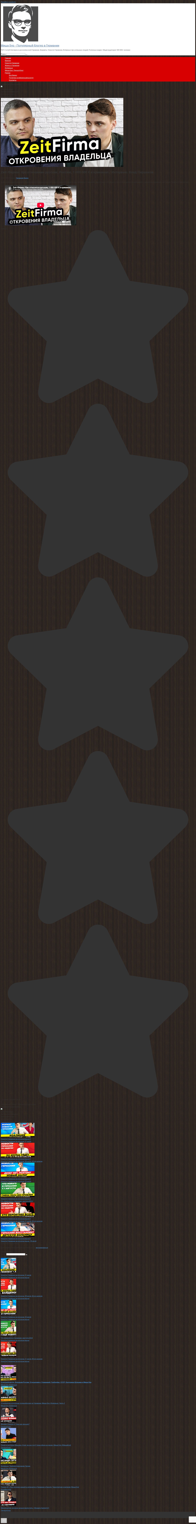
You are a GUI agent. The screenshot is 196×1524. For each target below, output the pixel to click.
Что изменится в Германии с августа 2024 (17, 1201)
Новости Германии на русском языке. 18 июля (18, 1241)
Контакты (12, 80)
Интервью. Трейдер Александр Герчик (15, 1466)
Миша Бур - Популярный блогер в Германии (30, 45)
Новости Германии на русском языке (15, 1278)
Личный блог (6, 1427)
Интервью (9, 68)
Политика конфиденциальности (21, 78)
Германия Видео (22, 178)
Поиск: (3, 54)
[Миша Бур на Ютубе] (1, 87)
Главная (8, 58)
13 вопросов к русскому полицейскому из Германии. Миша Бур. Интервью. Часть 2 (33, 1403)
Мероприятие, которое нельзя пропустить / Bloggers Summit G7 (25, 1508)
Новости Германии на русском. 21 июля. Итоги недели (21, 1221)
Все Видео (13, 75)
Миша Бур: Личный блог (14, 70)
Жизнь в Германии (12, 66)
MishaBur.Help (6, 1489)
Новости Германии (12, 63)
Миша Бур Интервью (9, 1385)
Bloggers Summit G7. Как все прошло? (15, 1424)
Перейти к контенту (8, 2)
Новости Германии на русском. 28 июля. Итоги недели (21, 1161)
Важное (8, 61)
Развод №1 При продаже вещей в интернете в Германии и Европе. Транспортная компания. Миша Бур (40, 1487)
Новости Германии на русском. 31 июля (16, 1141)
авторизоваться (42, 1248)
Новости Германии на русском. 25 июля (16, 1181)
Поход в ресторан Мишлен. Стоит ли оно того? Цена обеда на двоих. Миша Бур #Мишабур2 (36, 1445)
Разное (7, 73)
